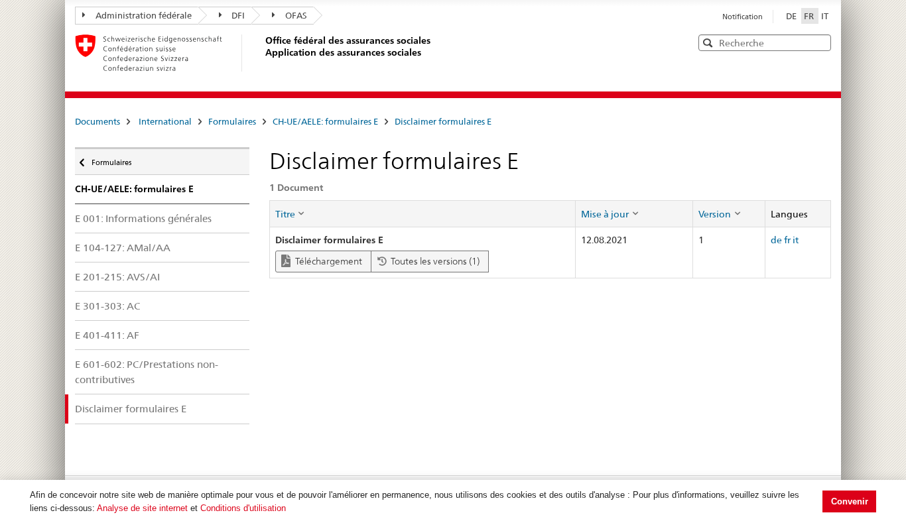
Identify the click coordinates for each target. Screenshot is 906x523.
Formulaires (232, 121)
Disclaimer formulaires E (443, 121)
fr (787, 240)
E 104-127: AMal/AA (122, 247)
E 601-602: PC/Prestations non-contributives (146, 372)
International (165, 121)
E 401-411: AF (107, 335)
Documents (97, 121)
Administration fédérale (144, 15)
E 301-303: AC (107, 306)
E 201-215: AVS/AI (117, 276)
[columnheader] (422, 213)
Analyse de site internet (142, 508)
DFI (238, 15)
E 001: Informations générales (143, 218)
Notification (742, 16)
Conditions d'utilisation (243, 508)
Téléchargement (327, 261)
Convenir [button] (849, 501)
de (776, 240)
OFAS (296, 15)
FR (810, 16)
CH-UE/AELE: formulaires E (325, 121)
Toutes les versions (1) (434, 261)
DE (792, 16)
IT (824, 16)
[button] (819, 42)
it (796, 240)
